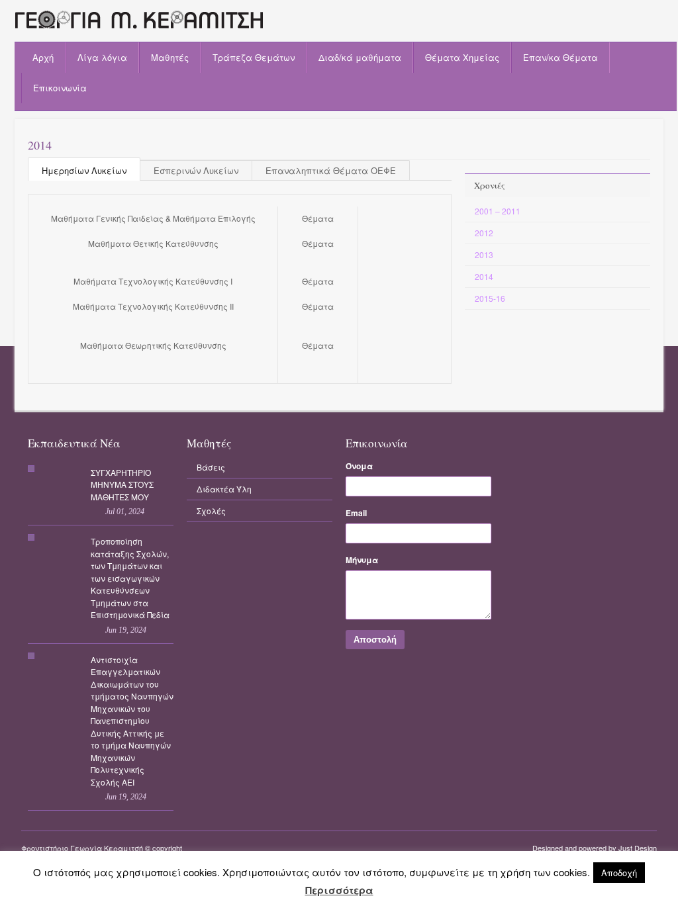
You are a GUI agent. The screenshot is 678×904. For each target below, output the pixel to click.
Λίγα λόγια (102, 57)
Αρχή (43, 57)
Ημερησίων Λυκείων (84, 170)
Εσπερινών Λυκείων (196, 170)
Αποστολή (375, 640)
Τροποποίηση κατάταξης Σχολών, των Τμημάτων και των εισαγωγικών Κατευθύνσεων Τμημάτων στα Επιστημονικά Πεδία (130, 577)
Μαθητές (170, 57)
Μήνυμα (362, 560)
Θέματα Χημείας (462, 57)
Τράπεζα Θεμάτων (254, 57)
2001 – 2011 (497, 210)
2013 (484, 254)
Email (356, 513)
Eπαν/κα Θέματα (560, 57)
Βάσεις (211, 467)
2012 (484, 232)
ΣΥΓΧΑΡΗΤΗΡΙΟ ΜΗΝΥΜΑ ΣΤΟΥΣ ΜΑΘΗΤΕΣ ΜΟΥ (122, 484)
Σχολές (211, 510)
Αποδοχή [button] (619, 872)
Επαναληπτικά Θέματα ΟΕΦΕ (331, 170)
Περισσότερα (339, 890)
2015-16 (490, 298)
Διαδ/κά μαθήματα (359, 57)
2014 (484, 276)
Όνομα (359, 466)
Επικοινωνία (60, 87)
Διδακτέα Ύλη (224, 488)
